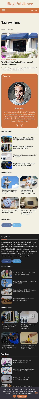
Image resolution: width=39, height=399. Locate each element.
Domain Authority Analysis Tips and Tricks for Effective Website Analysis (23, 370)
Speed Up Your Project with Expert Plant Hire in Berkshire (23, 299)
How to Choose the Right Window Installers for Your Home (23, 147)
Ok (14, 396)
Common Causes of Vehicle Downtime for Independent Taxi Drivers (28, 191)
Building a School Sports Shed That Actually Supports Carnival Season (23, 139)
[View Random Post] (32, 11)
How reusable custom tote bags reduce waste (10, 211)
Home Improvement (8, 60)
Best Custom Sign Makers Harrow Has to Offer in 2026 (9, 191)
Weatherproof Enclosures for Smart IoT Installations (24, 156)
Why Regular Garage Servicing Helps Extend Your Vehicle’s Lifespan (24, 164)
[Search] (36, 10)
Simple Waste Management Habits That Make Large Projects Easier (24, 273)
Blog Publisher (19, 4)
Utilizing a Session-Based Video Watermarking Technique (22, 378)
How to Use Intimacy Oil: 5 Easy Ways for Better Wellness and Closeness (28, 347)
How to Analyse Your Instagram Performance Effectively (22, 361)
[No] (36, 393)
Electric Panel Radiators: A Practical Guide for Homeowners (28, 212)
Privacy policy (22, 396)
